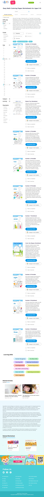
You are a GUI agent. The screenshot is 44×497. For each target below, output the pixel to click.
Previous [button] (3, 391)
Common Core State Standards (5, 109)
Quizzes (32, 14)
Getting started (19, 483)
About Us (5, 483)
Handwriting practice (33, 365)
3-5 (4, 62)
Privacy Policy (24, 493)
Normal (4, 25)
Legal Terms (19, 493)
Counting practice (20, 365)
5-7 (4, 81)
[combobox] (19, 33)
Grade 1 (4, 37)
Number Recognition (20, 359)
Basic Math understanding (22, 368)
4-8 (4, 76)
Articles (8, 382)
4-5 (4, 70)
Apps (5, 478)
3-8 (4, 67)
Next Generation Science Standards (5, 120)
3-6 (4, 64)
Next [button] (40, 391)
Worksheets (6, 476)
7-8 (4, 91)
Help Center (19, 480)
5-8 (4, 82)
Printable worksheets (8, 14)
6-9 (4, 89)
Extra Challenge (5, 27)
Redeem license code (34, 480)
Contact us (6, 485)
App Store (6, 487)
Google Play (19, 476)
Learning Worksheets (11, 437)
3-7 (4, 65)
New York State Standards (5, 114)
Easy (4, 23)
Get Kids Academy (33, 476)
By (14, 33)
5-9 (4, 84)
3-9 (4, 69)
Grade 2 (4, 39)
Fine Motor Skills (34, 359)
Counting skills (19, 362)
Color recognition (20, 375)
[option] (13, 391)
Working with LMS (20, 485)
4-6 (4, 72)
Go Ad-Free (31, 2)
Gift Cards (32, 478)
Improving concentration (33, 372)
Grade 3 (4, 41)
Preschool (5, 34)
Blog (5, 480)
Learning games (39, 14)
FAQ (31, 485)
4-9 (4, 77)
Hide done (18, 38)
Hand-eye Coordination (32, 362)
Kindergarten (5, 36)
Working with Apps (20, 487)
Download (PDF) (31, 61)
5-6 (4, 79)
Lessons (16, 14)
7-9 (4, 93)
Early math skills (19, 372)
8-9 (4, 95)
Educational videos (24, 14)
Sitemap (18, 478)
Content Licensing (33, 483)
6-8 (4, 88)
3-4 (4, 60)
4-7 (4, 74)
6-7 (4, 86)
